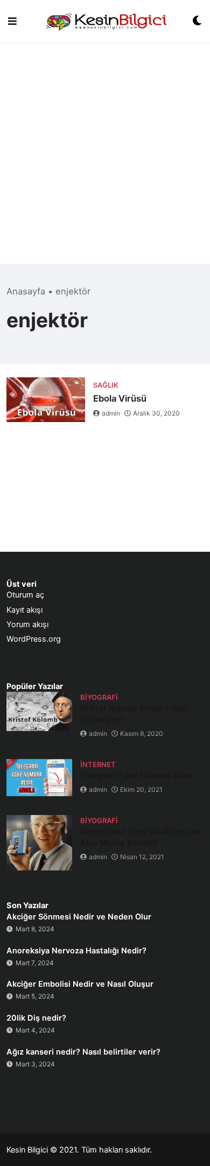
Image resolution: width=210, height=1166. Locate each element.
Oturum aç (25, 595)
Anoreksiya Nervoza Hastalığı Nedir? (76, 951)
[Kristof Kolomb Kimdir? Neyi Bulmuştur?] (39, 711)
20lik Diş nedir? (36, 1018)
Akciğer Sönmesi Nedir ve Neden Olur (78, 917)
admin (111, 413)
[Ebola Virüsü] (45, 399)
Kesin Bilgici (27, 1150)
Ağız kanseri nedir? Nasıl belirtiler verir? (83, 1052)
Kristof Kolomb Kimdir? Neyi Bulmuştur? (134, 714)
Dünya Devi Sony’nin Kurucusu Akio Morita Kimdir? (140, 837)
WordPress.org (33, 639)
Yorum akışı (27, 624)
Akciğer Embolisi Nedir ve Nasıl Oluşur (79, 984)
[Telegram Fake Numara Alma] (39, 777)
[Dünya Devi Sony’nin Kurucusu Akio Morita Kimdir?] (39, 842)
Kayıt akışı (24, 610)
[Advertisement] (105, 159)
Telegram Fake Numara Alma (136, 775)
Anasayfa (25, 291)
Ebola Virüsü (119, 398)
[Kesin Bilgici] (105, 21)
